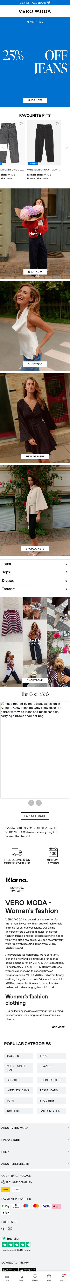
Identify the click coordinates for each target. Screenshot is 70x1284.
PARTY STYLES (50, 1110)
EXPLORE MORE (35, 815)
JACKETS (13, 1055)
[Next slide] (66, 147)
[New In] (35, 233)
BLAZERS (46, 1066)
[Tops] (35, 348)
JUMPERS (13, 1110)
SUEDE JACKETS (50, 1080)
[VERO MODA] (35, 11)
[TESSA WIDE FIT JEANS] (35, 642)
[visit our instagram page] (10, 1229)
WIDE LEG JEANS (18, 1090)
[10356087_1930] (35, 395)
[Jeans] (35, 62)
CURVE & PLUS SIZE (16, 1068)
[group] (17, 151)
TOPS (10, 1100)
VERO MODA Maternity (36, 966)
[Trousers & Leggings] (35, 591)
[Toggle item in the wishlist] (30, 124)
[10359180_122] (35, 487)
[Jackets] (35, 533)
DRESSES (13, 1080)
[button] (17, 142)
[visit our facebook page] (3, 1229)
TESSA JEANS (49, 1090)
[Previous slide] (3, 147)
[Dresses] (35, 440)
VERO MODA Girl (37, 974)
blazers (9, 1019)
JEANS (44, 1055)
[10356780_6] (35, 303)
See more (58, 1027)
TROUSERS (47, 1100)
